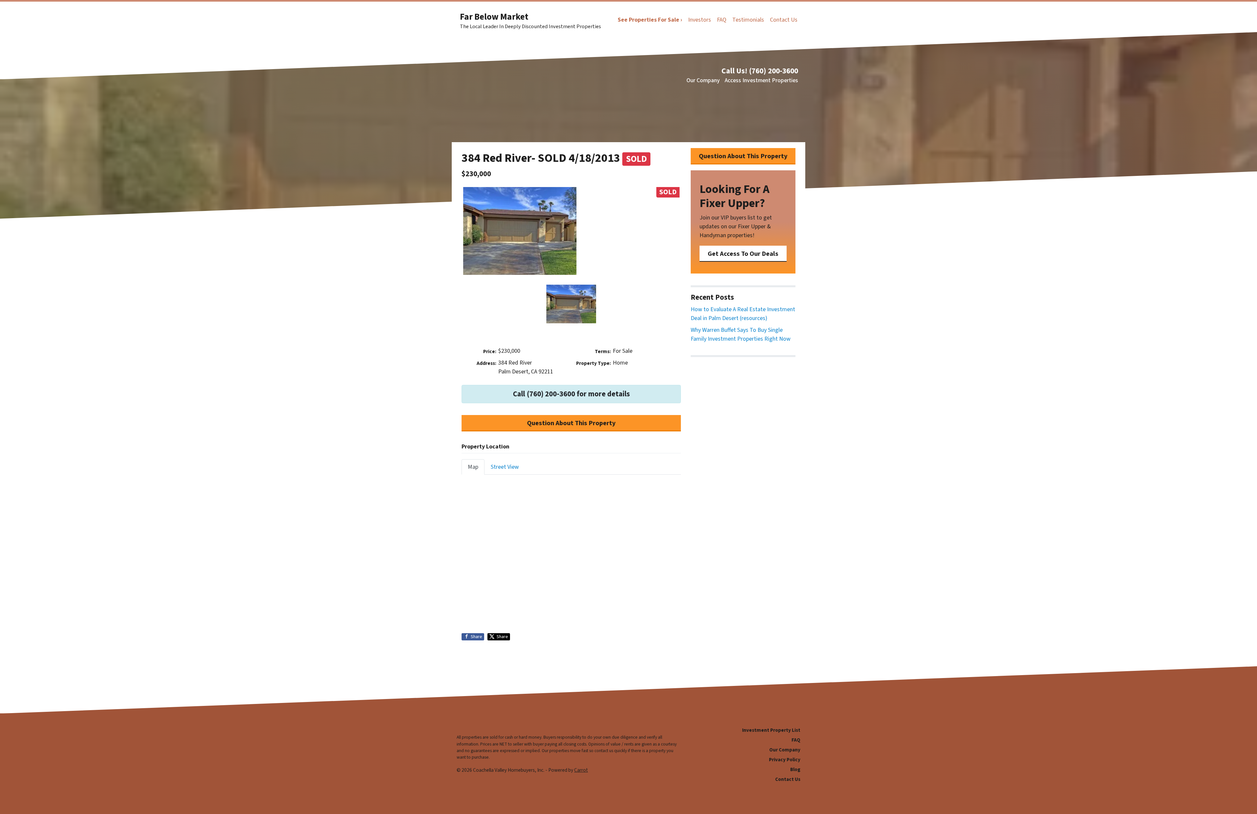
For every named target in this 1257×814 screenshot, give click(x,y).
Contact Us (783, 20)
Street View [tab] (505, 467)
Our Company (703, 80)
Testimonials (748, 20)
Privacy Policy (784, 759)
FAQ (721, 20)
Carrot (581, 770)
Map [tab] (473, 467)
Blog (795, 769)
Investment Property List (771, 730)
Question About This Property (571, 423)
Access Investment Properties (761, 80)
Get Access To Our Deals (743, 253)
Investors (699, 20)
